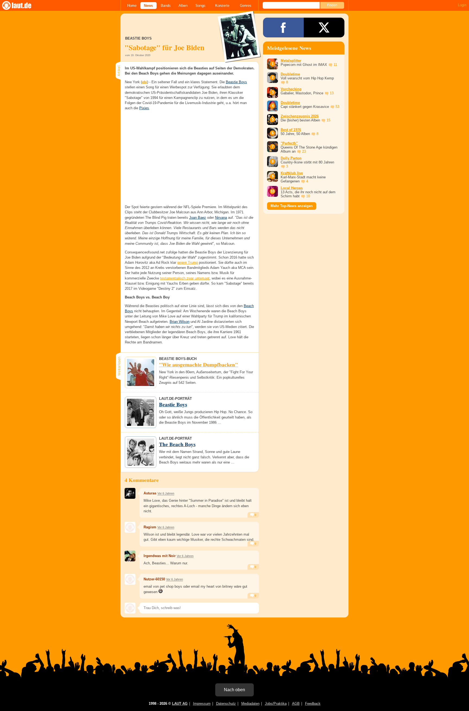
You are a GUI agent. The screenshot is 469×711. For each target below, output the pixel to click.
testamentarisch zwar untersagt (185, 278)
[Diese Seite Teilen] (283, 27)
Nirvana (221, 217)
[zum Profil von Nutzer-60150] (130, 579)
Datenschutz (226, 704)
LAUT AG (180, 704)
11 (335, 65)
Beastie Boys (236, 82)
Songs (200, 6)
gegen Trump (187, 262)
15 (328, 120)
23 (304, 151)
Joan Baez (197, 217)
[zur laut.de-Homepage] (21, 5)
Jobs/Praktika (276, 704)
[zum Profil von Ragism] (130, 527)
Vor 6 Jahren (165, 493)
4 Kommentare (142, 480)
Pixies (144, 108)
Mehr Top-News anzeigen (292, 206)
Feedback (313, 704)
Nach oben (234, 689)
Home (132, 6)
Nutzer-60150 (154, 579)
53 (337, 107)
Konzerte (222, 6)
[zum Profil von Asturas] (130, 493)
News (148, 6)
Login (462, 5)
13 (332, 93)
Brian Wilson (179, 322)
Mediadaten (250, 704)
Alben (183, 6)
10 (308, 196)
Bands (166, 6)
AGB (296, 704)
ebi (144, 82)
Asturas (150, 493)
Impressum (202, 704)
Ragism (150, 527)
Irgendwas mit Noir (160, 556)
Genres (245, 6)
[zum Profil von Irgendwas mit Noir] (130, 556)
